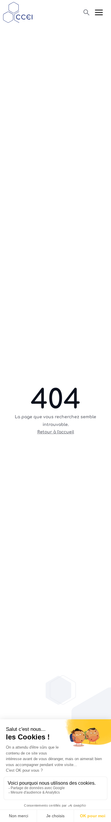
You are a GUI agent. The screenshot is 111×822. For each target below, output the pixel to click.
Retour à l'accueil (55, 432)
